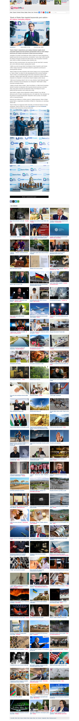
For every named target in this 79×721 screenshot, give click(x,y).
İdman (29, 12)
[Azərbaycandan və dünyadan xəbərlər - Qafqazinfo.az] (17, 8)
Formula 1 (36, 12)
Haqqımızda (44, 718)
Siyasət (14, 12)
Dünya (22, 12)
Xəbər (11, 12)
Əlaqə (48, 718)
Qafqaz (26, 12)
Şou (32, 12)
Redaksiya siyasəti (52, 718)
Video (16, 718)
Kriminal (18, 12)
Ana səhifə (12, 718)
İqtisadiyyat (12, 47)
